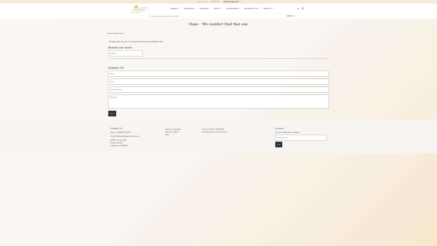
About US (267, 8)
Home (109, 33)
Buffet (217, 8)
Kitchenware (232, 8)
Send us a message (173, 129)
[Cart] (302, 8)
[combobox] (217, 16)
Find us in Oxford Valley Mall (213, 129)
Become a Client (171, 132)
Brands (174, 8)
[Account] (298, 8)
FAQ (167, 135)
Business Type (250, 8)
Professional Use (231, 1)
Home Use (215, 1)
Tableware (189, 8)
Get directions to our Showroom (214, 132)
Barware (204, 8)
